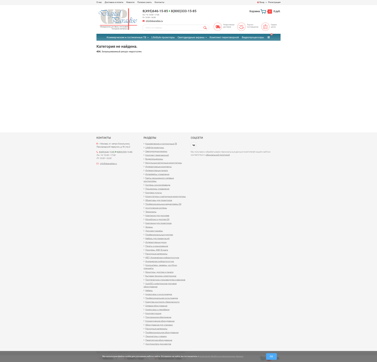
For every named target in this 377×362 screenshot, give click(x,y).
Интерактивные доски (156, 242)
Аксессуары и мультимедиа (158, 294)
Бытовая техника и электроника (160, 276)
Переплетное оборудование (158, 340)
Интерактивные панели (156, 170)
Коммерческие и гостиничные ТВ (126, 37)
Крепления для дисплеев (157, 215)
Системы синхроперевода (157, 185)
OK (271, 356)
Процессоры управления (157, 189)
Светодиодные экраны (191, 37)
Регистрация (274, 2)
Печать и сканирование (156, 246)
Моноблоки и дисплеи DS (157, 219)
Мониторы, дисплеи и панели (159, 272)
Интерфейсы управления (157, 174)
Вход (261, 2)
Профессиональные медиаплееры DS (163, 204)
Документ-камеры (154, 231)
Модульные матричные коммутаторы (163, 163)
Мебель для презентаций (157, 238)
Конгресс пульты (153, 192)
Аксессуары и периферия (157, 309)
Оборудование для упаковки (159, 325)
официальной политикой (218, 155)
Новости (130, 2)
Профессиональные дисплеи (159, 234)
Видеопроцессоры (253, 37)
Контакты (159, 2)
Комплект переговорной (224, 37)
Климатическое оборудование (160, 321)
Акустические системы (156, 208)
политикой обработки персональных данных (221, 356)
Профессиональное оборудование (161, 332)
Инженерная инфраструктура (159, 261)
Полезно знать (144, 2)
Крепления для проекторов (158, 223)
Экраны (149, 227)
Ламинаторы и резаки (156, 336)
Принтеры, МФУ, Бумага (156, 250)
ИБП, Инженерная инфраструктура (162, 257)
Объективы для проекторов (158, 200)
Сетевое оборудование (156, 306)
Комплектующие (153, 313)
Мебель (149, 290)
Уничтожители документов (158, 344)
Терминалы (150, 212)
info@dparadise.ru (154, 21)
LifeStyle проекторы (163, 37)
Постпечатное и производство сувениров (165, 280)
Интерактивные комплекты (158, 166)
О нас (99, 2)
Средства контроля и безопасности (162, 302)
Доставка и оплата (114, 2)
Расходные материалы (156, 254)
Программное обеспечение (158, 317)
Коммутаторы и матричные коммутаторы (165, 196)
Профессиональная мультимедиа (161, 298)
